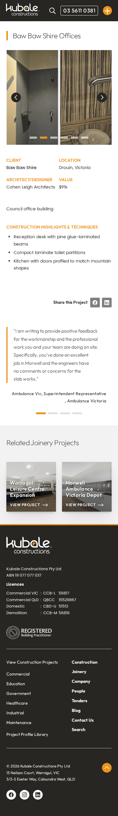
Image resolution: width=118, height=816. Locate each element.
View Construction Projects (32, 662)
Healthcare (17, 703)
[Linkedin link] (24, 795)
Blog (76, 710)
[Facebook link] (11, 795)
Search (78, 729)
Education (15, 683)
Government (18, 693)
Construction (84, 662)
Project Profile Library (27, 734)
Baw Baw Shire (21, 167)
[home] (22, 10)
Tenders (79, 700)
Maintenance (18, 722)
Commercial (18, 674)
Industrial (15, 713)
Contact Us (82, 720)
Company (81, 681)
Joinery (79, 671)
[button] (107, 10)
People (78, 691)
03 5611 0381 (79, 10)
